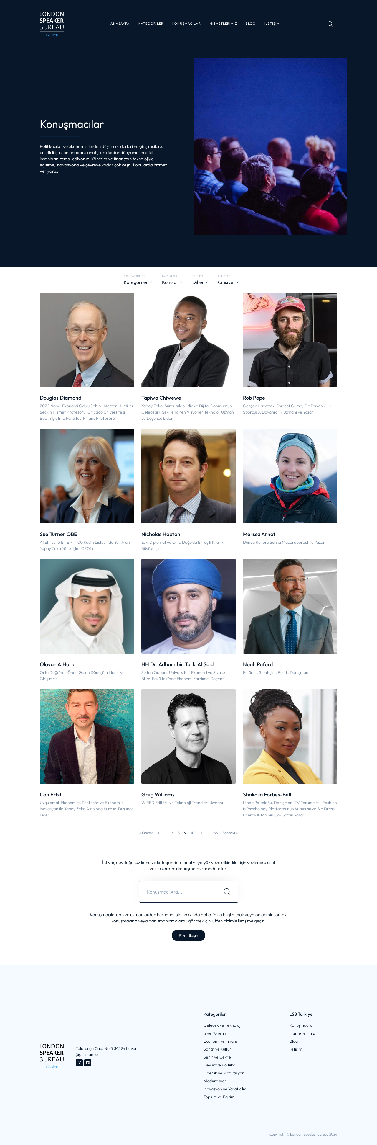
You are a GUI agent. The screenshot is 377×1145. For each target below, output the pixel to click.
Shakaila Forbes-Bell (267, 794)
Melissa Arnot (259, 534)
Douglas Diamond (60, 397)
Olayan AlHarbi (57, 664)
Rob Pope (254, 397)
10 (193, 832)
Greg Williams (158, 794)
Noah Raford (258, 664)
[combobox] (177, 891)
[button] (151, 24)
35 (216, 832)
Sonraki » (230, 832)
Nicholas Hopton (160, 534)
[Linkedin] (87, 1062)
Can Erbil (50, 794)
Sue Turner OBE (58, 534)
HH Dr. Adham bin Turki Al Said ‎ (178, 664)
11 (200, 832)
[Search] (227, 891)
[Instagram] (79, 1062)
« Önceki (146, 832)
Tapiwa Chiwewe (161, 397)
